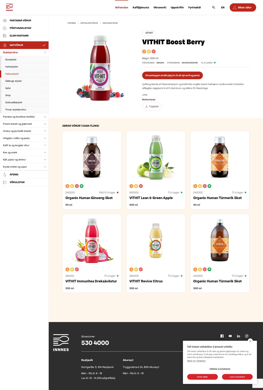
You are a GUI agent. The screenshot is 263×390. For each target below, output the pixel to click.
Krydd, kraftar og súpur (15, 166)
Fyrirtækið (194, 7)
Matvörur (16, 45)
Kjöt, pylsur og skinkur (14, 159)
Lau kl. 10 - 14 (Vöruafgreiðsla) (98, 378)
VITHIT (149, 33)
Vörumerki (160, 7)
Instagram (247, 336)
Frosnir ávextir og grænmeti (17, 123)
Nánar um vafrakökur (196, 361)
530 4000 (95, 343)
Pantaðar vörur (20, 20)
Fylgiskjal (153, 106)
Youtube (230, 336)
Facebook (222, 336)
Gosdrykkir (10, 59)
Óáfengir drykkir (13, 81)
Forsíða (72, 23)
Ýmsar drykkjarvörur (15, 109)
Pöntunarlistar (20, 28)
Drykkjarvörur (10, 52)
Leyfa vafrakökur (237, 377)
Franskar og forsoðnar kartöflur (19, 116)
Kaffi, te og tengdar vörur (16, 145)
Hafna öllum (202, 377)
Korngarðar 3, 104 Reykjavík (97, 367)
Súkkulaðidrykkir (13, 102)
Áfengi (14, 174)
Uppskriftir (177, 7)
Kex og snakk (10, 152)
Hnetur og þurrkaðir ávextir (17, 131)
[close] (250, 341)
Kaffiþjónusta (141, 7)
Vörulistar (17, 182)
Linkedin (238, 336)
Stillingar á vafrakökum (220, 369)
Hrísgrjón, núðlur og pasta (16, 138)
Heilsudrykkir (12, 73)
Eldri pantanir (19, 35)
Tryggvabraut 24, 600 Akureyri (141, 367)
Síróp (8, 95)
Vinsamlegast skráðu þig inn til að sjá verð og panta (172, 75)
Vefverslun (121, 7)
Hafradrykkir (11, 66)
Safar (8, 88)
